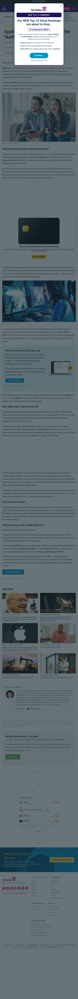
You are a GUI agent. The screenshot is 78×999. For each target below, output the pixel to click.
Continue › (39, 55)
